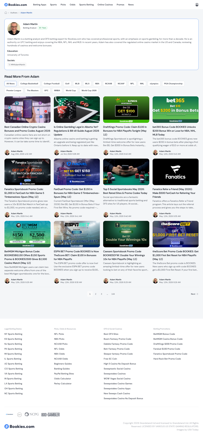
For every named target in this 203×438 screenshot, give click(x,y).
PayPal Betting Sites (64, 373)
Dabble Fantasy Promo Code (118, 343)
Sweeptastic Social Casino (117, 368)
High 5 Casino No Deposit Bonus (120, 363)
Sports (53, 4)
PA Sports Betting (13, 348)
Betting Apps (39, 4)
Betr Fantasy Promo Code (117, 348)
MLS (87, 83)
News (131, 4)
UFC (46, 90)
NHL (142, 83)
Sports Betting (86, 4)
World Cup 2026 (89, 90)
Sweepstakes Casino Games (118, 383)
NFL (132, 83)
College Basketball (29, 83)
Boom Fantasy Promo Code (117, 338)
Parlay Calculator (63, 383)
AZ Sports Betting (13, 363)
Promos (120, 4)
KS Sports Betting (13, 338)
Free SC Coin (110, 358)
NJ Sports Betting (13, 343)
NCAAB (108, 83)
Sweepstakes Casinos (115, 373)
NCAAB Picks (61, 343)
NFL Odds (59, 348)
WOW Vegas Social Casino (117, 378)
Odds (72, 4)
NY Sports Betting (13, 334)
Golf (67, 83)
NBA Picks (59, 338)
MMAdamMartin (18, 64)
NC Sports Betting (13, 393)
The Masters (33, 90)
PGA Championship (173, 83)
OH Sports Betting (13, 388)
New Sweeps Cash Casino (117, 393)
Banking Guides (62, 368)
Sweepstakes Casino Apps (117, 388)
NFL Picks (59, 334)
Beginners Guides (63, 363)
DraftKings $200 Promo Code (168, 343)
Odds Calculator (62, 378)
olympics (154, 83)
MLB (77, 83)
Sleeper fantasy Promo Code (118, 353)
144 (113, 294)
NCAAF (121, 83)
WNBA (57, 90)
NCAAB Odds (61, 358)
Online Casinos (105, 4)
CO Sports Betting (13, 368)
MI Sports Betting (13, 353)
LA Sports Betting (13, 383)
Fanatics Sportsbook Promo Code (170, 353)
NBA (97, 83)
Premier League (13, 90)
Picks (63, 4)
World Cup (71, 90)
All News (10, 83)
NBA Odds (59, 353)
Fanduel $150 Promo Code (166, 348)
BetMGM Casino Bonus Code (168, 338)
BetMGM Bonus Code (164, 334)
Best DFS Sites (111, 334)
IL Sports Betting (12, 358)
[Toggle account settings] (197, 4)
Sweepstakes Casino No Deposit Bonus (123, 398)
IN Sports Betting (12, 378)
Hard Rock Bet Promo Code (167, 358)
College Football (52, 83)
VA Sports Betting (13, 373)
